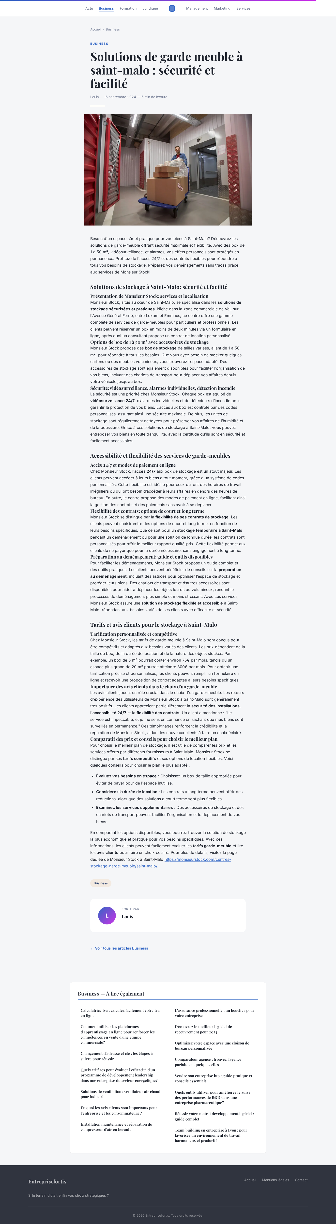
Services (243, 8)
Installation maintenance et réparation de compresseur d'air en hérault (116, 1127)
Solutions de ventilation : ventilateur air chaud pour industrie (120, 1094)
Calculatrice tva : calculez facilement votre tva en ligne (120, 1013)
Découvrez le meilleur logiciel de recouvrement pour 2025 (203, 1029)
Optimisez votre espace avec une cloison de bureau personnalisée (212, 1046)
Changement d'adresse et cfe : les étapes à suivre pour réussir (117, 1056)
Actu (89, 8)
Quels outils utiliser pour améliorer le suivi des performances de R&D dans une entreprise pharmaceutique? (212, 1097)
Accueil (95, 29)
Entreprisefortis (47, 1181)
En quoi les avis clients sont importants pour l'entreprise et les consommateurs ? (119, 1110)
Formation (128, 8)
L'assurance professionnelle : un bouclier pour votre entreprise (214, 1013)
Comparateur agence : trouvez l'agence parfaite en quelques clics (208, 1062)
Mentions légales (275, 1180)
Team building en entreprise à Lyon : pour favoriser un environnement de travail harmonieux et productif (211, 1135)
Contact (301, 1180)
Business (106, 8)
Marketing (222, 8)
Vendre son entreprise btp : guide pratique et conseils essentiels (213, 1078)
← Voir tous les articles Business (119, 948)
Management (197, 8)
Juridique (150, 8)
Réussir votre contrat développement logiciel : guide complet (214, 1116)
